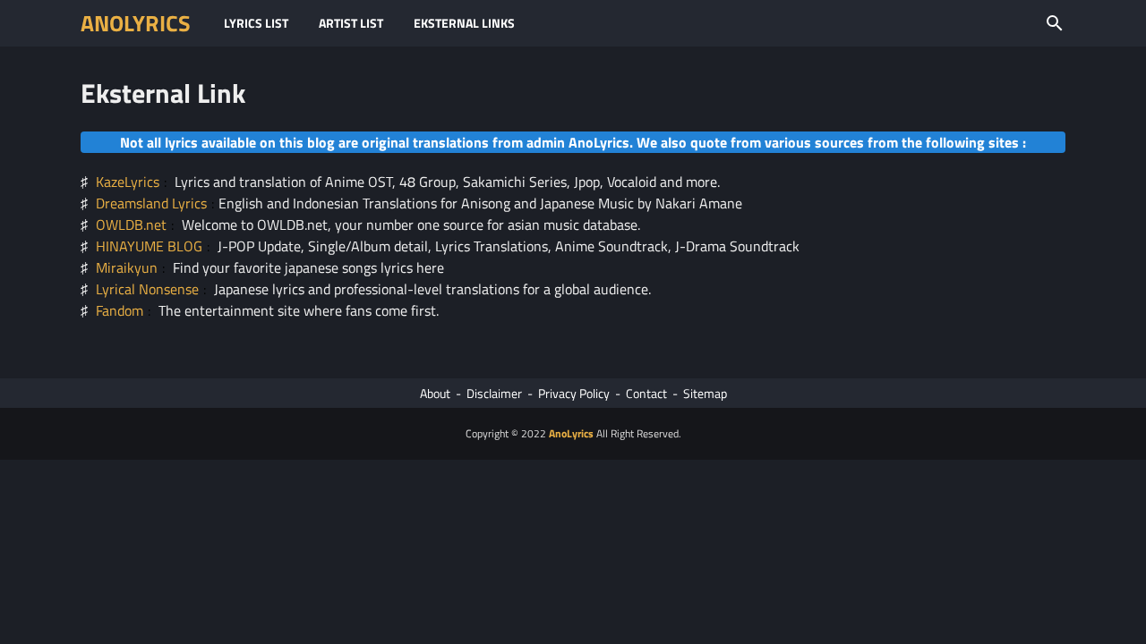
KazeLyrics (127, 181)
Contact (646, 393)
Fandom (119, 310)
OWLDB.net (131, 224)
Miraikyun (127, 267)
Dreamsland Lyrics (151, 203)
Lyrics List (256, 22)
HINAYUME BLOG (149, 246)
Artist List (351, 22)
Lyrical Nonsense (147, 289)
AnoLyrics (136, 23)
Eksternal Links (464, 22)
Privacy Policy (574, 393)
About (435, 393)
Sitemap (705, 393)
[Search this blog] (1054, 23)
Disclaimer (494, 393)
